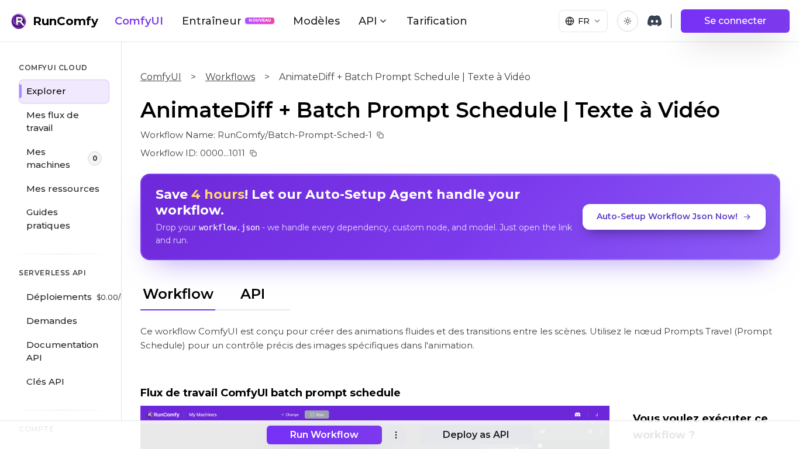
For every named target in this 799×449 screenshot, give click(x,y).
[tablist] (215, 292)
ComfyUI (139, 21)
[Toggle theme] (627, 21)
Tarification (437, 21)
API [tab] (252, 293)
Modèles (316, 21)
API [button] (368, 21)
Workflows (230, 76)
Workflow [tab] (178, 293)
